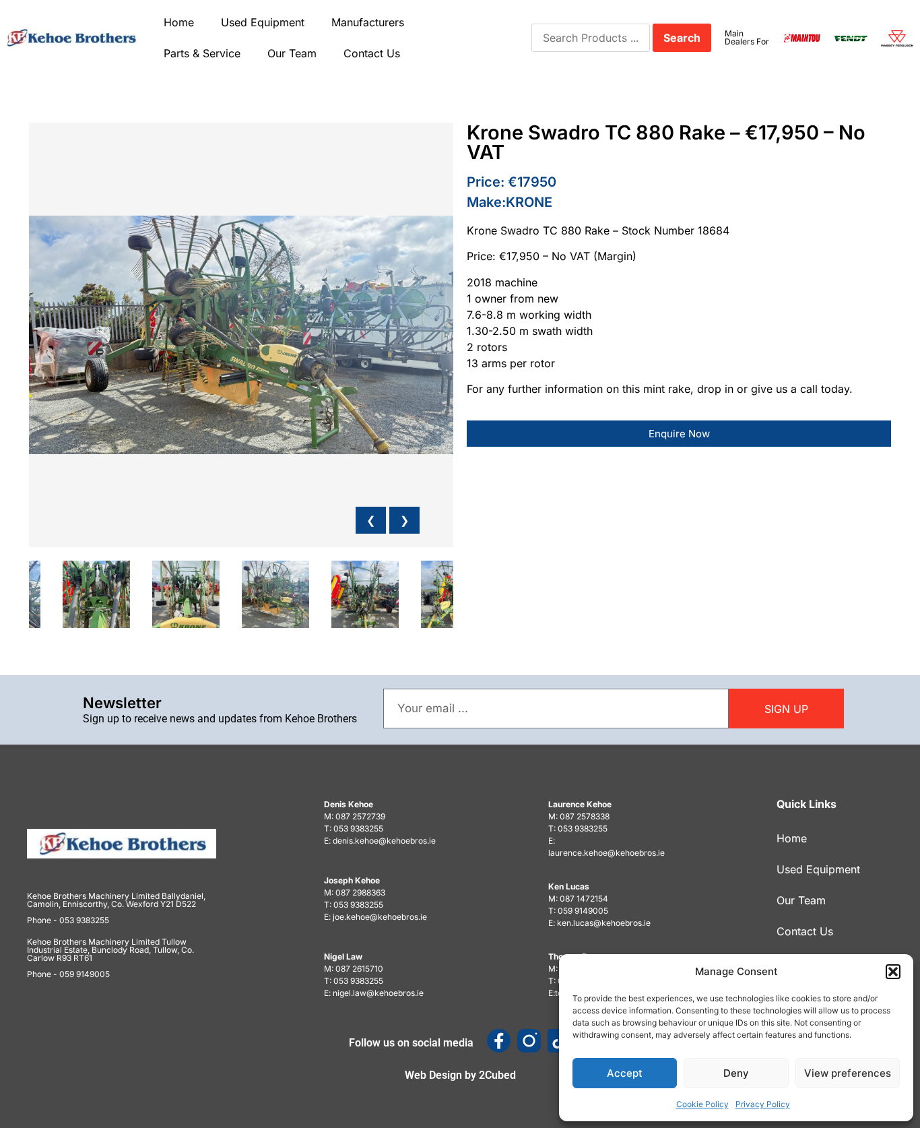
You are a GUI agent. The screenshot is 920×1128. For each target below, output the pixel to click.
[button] (893, 971)
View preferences (847, 1073)
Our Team (292, 53)
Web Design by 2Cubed (460, 1075)
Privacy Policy (762, 1104)
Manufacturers (367, 22)
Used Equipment (262, 22)
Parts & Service (202, 53)
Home (179, 22)
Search (681, 37)
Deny (736, 1073)
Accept (625, 1073)
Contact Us (371, 53)
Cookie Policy (702, 1104)
